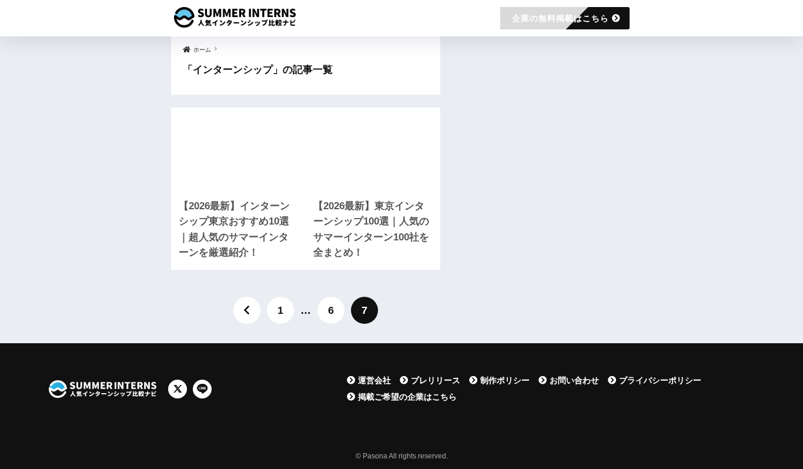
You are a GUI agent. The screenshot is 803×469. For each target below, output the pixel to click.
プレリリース (435, 380)
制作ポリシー (505, 380)
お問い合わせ (574, 380)
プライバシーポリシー (660, 380)
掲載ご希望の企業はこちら (407, 396)
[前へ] (246, 310)
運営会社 (374, 380)
